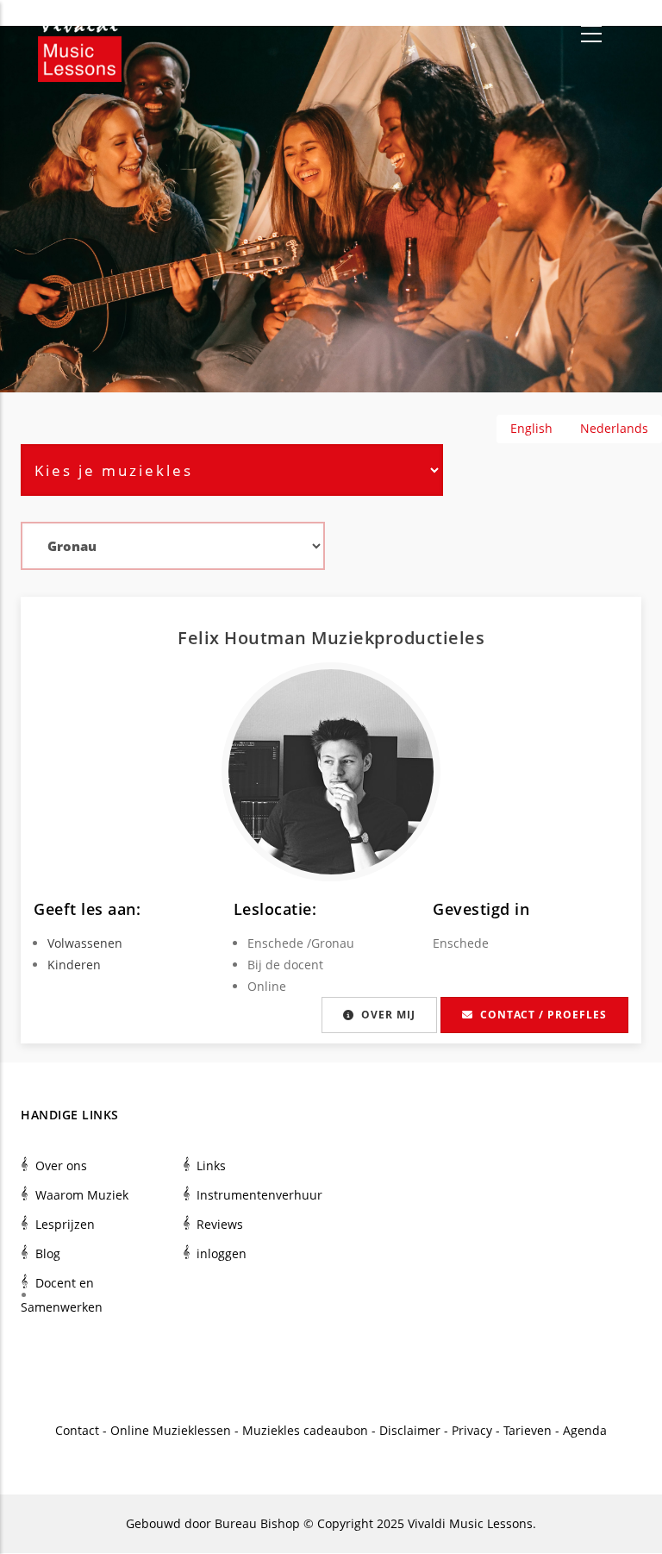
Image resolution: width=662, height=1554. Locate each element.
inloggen (222, 1253)
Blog (47, 1253)
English (531, 428)
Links (211, 1165)
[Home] (80, 34)
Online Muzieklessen (170, 1430)
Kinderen (74, 964)
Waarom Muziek (81, 1195)
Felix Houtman (244, 637)
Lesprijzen (65, 1224)
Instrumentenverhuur (259, 1195)
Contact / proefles (543, 1014)
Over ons (61, 1165)
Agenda (585, 1430)
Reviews (220, 1224)
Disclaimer (409, 1430)
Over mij (388, 1014)
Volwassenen (84, 943)
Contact (77, 1430)
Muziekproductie (385, 637)
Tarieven (527, 1430)
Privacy (472, 1430)
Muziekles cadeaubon (305, 1430)
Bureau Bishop (257, 1523)
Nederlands (614, 428)
